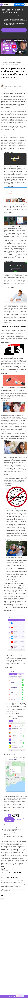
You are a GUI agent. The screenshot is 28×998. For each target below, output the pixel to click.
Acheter (14, 34)
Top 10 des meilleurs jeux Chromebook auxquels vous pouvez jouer (13, 889)
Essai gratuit (14, 29)
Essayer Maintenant (19, 4)
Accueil (2, 61)
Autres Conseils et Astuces (11, 61)
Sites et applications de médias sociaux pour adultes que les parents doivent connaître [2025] (14, 885)
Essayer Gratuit (9, 819)
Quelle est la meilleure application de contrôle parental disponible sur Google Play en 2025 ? (12, 881)
